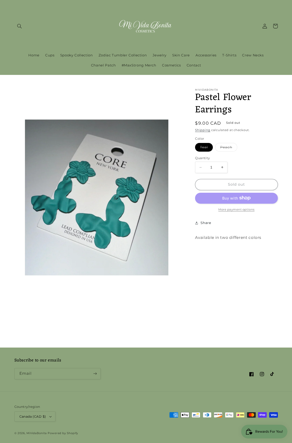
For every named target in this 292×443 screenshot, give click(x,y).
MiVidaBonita (36, 433)
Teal (206, 148)
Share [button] (206, 223)
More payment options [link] (236, 209)
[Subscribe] (95, 373)
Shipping (202, 130)
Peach (228, 148)
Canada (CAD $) (32, 416)
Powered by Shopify (63, 433)
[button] (19, 26)
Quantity (202, 158)
